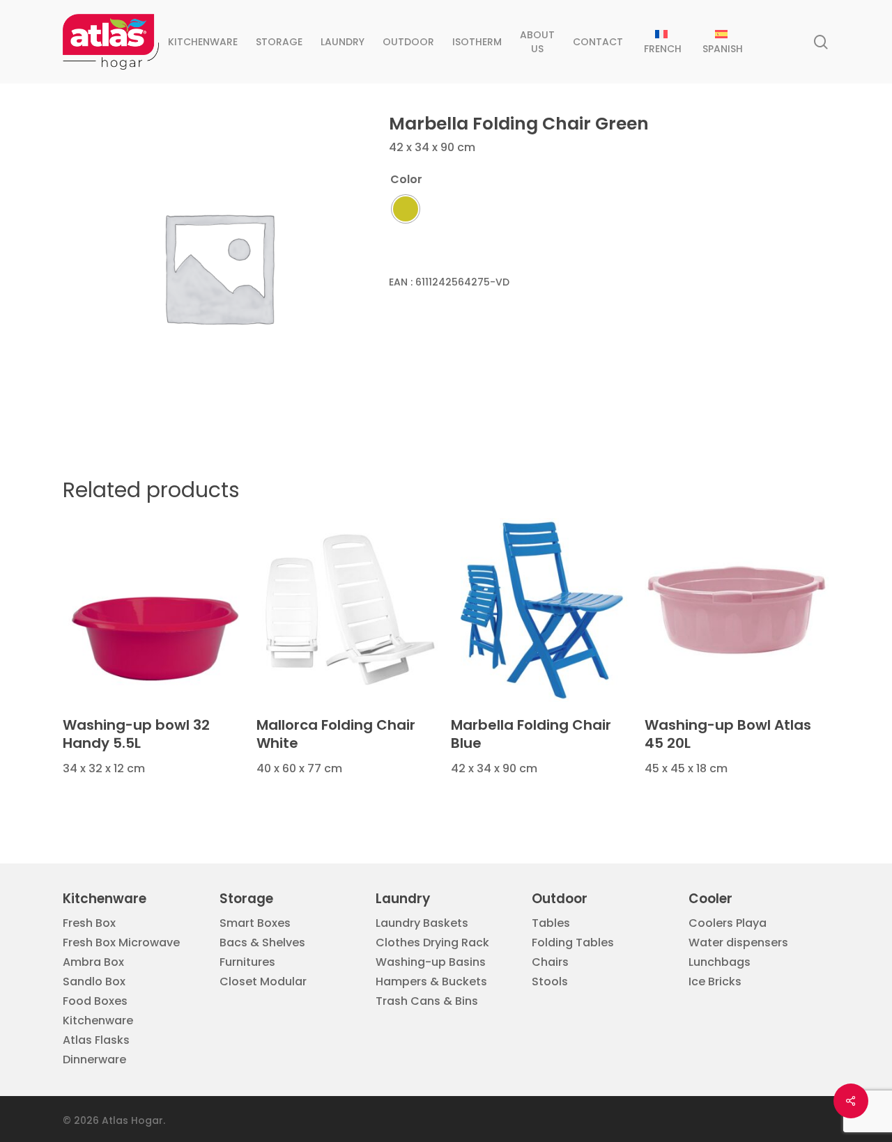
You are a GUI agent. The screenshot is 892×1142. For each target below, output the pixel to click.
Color (406, 179)
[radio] (406, 209)
